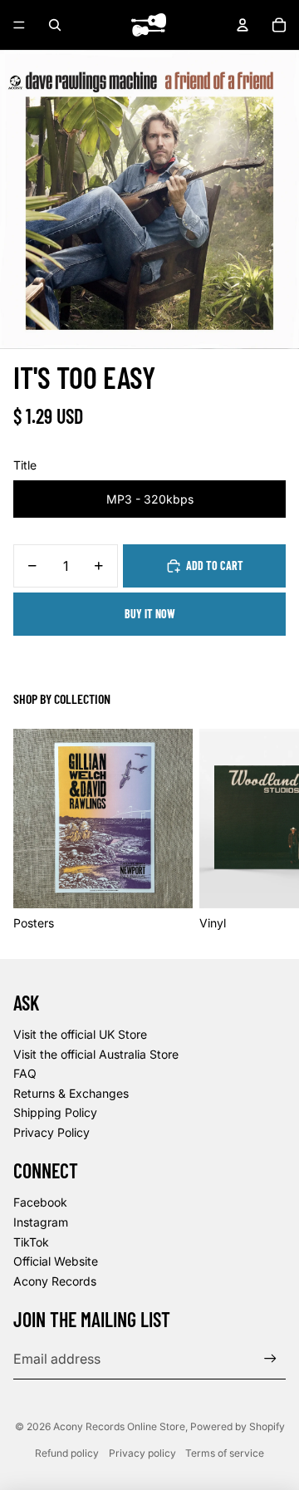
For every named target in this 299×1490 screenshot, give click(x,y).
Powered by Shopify (237, 1426)
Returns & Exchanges (71, 1093)
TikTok (31, 1242)
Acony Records (54, 1281)
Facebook (40, 1202)
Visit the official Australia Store (96, 1054)
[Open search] (55, 25)
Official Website (55, 1261)
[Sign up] (270, 1359)
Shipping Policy (55, 1112)
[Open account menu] (242, 25)
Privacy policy (142, 1453)
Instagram (40, 1222)
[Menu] (19, 25)
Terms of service (224, 1453)
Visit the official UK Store (80, 1034)
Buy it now (150, 614)
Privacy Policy (51, 1132)
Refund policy (67, 1453)
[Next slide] (267, 830)
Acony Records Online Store (119, 1426)
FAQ (25, 1073)
